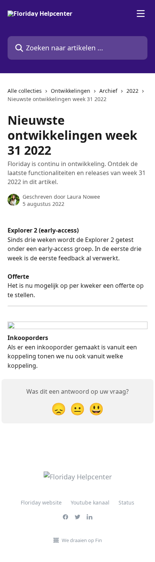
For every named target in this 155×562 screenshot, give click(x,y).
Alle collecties (25, 90)
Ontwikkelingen (70, 90)
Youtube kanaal (90, 502)
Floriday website (41, 502)
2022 (132, 90)
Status (126, 502)
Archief (108, 90)
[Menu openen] (140, 13)
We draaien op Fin (82, 540)
